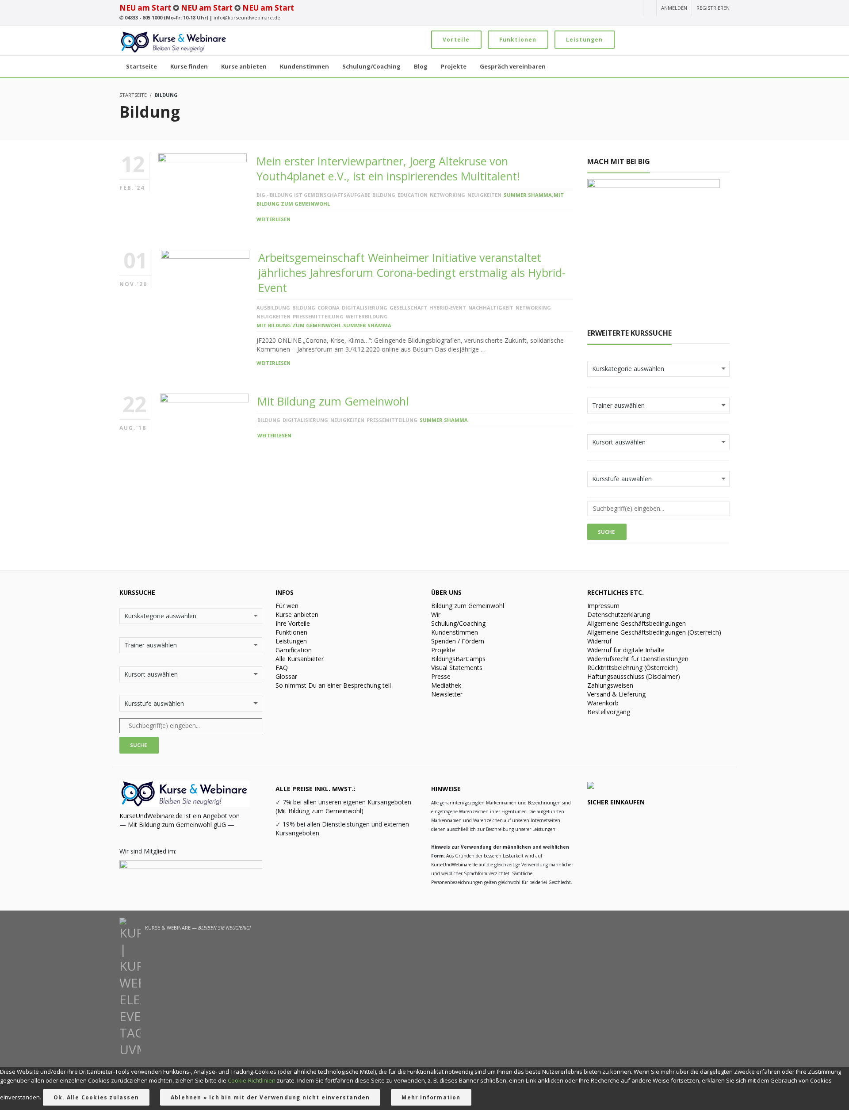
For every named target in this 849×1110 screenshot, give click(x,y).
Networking (447, 194)
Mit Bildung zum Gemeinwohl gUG (177, 824)
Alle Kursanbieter (299, 659)
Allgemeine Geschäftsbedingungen (636, 623)
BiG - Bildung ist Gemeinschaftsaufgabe (313, 194)
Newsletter (447, 694)
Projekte (443, 650)
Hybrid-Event (447, 307)
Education (413, 194)
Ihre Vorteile (292, 623)
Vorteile (456, 39)
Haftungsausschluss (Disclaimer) (633, 676)
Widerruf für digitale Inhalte (626, 650)
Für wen (286, 605)
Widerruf (599, 641)
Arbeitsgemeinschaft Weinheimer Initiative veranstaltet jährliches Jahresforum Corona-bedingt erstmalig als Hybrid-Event (412, 272)
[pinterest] (633, 8)
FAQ (281, 667)
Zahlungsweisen (610, 685)
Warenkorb (603, 703)
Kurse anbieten (296, 614)
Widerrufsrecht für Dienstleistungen (637, 659)
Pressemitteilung (318, 316)
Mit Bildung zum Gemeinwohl (298, 325)
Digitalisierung (364, 307)
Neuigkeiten (484, 194)
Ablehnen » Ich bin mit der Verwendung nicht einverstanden (270, 1097)
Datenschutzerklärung (618, 614)
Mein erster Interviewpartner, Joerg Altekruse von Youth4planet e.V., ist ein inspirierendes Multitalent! (388, 168)
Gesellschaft (408, 307)
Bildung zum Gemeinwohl (467, 605)
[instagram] (585, 8)
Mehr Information (431, 1097)
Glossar (286, 676)
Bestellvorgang (608, 712)
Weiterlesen (273, 219)
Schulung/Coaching (458, 623)
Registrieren (713, 7)
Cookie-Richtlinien (251, 1080)
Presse (441, 676)
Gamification (293, 650)
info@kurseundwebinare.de (247, 17)
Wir (435, 614)
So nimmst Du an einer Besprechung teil (333, 685)
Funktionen (518, 39)
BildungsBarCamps (458, 659)
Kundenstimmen (454, 632)
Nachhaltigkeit (490, 307)
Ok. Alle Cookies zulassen (96, 1097)
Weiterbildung (367, 316)
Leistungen (584, 39)
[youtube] (570, 8)
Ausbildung (273, 307)
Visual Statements (456, 667)
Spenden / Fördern (457, 641)
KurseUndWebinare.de (151, 815)
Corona (328, 307)
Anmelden (674, 7)
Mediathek (446, 685)
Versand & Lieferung (616, 694)
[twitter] (618, 8)
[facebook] (601, 8)
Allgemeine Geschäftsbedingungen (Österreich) (654, 632)
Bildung (383, 194)
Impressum (603, 605)
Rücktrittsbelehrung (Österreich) (632, 667)
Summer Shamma (528, 194)
